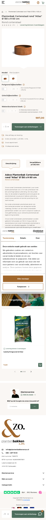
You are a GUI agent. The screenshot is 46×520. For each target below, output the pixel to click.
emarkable (26, 500)
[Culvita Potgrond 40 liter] (23, 327)
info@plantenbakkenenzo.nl (17, 449)
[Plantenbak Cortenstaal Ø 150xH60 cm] (5, 78)
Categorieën (7, 485)
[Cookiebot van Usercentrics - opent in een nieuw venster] (33, 231)
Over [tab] (38, 238)
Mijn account (7, 479)
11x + (32, 100)
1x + (30, 111)
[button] (21, 371)
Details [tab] (23, 238)
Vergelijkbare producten (35, 163)
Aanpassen (21, 286)
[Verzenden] (34, 406)
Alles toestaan (23, 279)
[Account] (38, 2)
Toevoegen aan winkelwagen (26, 127)
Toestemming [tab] (8, 238)
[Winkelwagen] (43, 3)
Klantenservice (8, 473)
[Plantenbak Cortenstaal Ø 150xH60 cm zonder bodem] (13, 78)
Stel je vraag (28, 394)
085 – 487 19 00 (11, 453)
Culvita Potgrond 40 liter (13, 352)
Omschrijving (11, 163)
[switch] (4, 88)
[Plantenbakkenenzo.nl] (23, 2)
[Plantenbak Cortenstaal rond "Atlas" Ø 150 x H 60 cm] (23, 47)
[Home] (2, 11)
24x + (31, 89)
